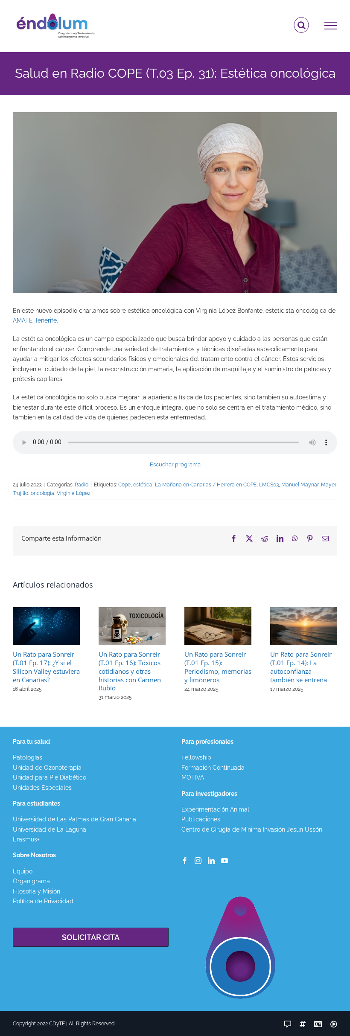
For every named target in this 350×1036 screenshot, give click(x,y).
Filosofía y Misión (36, 891)
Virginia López (73, 493)
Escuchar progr (170, 464)
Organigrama (31, 881)
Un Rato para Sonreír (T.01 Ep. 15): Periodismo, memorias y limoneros (217, 667)
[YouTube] (224, 860)
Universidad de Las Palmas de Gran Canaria (74, 819)
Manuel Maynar (299, 485)
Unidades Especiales (42, 787)
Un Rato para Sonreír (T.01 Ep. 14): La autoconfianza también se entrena (301, 667)
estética (142, 485)
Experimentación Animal (215, 809)
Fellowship (196, 757)
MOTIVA (192, 777)
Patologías (27, 757)
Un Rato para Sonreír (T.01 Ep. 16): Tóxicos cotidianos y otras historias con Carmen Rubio (130, 671)
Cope (124, 485)
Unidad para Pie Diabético (49, 777)
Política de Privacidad (43, 901)
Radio (81, 485)
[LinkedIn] (211, 860)
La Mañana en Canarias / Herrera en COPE (206, 485)
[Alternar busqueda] (301, 25)
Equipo (22, 871)
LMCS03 (269, 485)
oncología (42, 493)
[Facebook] (184, 860)
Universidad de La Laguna (49, 829)
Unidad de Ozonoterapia (47, 767)
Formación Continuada (213, 767)
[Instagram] (198, 860)
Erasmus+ (26, 839)
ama (195, 464)
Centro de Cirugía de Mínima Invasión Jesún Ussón (251, 829)
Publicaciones (200, 819)
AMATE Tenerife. (35, 320)
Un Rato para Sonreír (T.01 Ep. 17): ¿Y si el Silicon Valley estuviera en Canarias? (46, 667)
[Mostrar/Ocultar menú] (331, 25)
